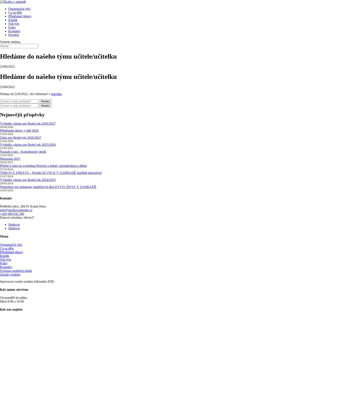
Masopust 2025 (10, 158)
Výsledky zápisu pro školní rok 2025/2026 (28, 144)
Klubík (12, 20)
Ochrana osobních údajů (16, 271)
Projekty (13, 35)
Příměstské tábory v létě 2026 (19, 130)
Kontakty (14, 31)
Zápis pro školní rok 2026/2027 (20, 137)
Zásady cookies (10, 274)
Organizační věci (19, 9)
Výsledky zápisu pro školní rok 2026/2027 (28, 123)
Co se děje (15, 12)
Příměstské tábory (19, 16)
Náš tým (13, 23)
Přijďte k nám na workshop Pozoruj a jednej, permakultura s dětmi (43, 166)
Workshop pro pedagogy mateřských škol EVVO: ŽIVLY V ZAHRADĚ (48, 187)
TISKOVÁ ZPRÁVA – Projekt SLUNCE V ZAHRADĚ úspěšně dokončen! (51, 173)
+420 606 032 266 (12, 214)
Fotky (12, 27)
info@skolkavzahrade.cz (16, 210)
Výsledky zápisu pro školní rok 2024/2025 (28, 180)
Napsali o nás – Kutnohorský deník (23, 151)
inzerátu (56, 94)
